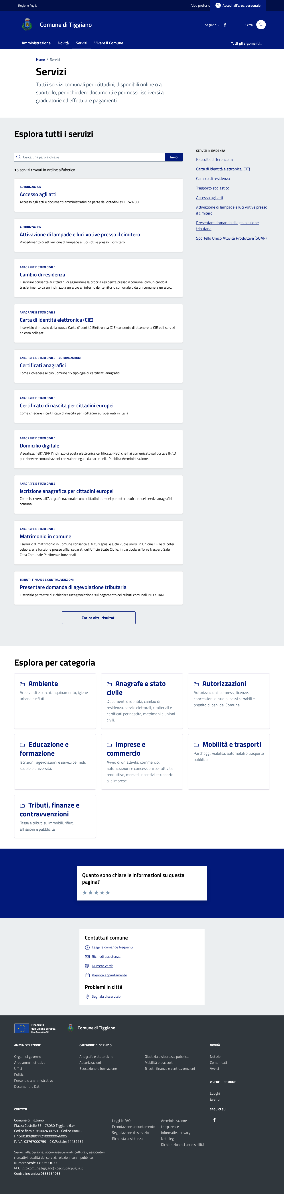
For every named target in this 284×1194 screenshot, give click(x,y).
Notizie (215, 1056)
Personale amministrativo (33, 1080)
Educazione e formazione (98, 1068)
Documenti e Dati (27, 1086)
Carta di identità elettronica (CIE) (56, 320)
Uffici (18, 1068)
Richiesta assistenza (127, 1138)
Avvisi (214, 1068)
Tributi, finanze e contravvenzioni (47, 579)
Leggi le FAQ (121, 1120)
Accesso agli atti (38, 194)
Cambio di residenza (42, 274)
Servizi (81, 43)
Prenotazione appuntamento (133, 1126)
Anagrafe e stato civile (37, 267)
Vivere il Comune (108, 43)
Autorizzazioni (31, 186)
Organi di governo (27, 1056)
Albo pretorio (200, 5)
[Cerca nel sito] (261, 25)
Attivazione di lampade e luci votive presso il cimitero (80, 234)
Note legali (169, 1138)
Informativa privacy (175, 1132)
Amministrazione (36, 43)
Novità (63, 43)
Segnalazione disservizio (130, 1132)
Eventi (215, 1099)
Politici (19, 1074)
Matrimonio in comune (45, 536)
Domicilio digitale (39, 445)
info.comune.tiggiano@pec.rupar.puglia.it (52, 1168)
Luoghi (215, 1093)
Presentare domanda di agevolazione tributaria (73, 587)
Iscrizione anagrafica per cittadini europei (67, 491)
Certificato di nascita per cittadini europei (67, 405)
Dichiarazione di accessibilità (182, 1144)
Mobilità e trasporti (159, 1062)
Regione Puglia (27, 5)
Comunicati (218, 1062)
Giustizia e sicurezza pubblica (167, 1056)
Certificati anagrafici (43, 365)
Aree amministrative (29, 1062)
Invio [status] (174, 157)
